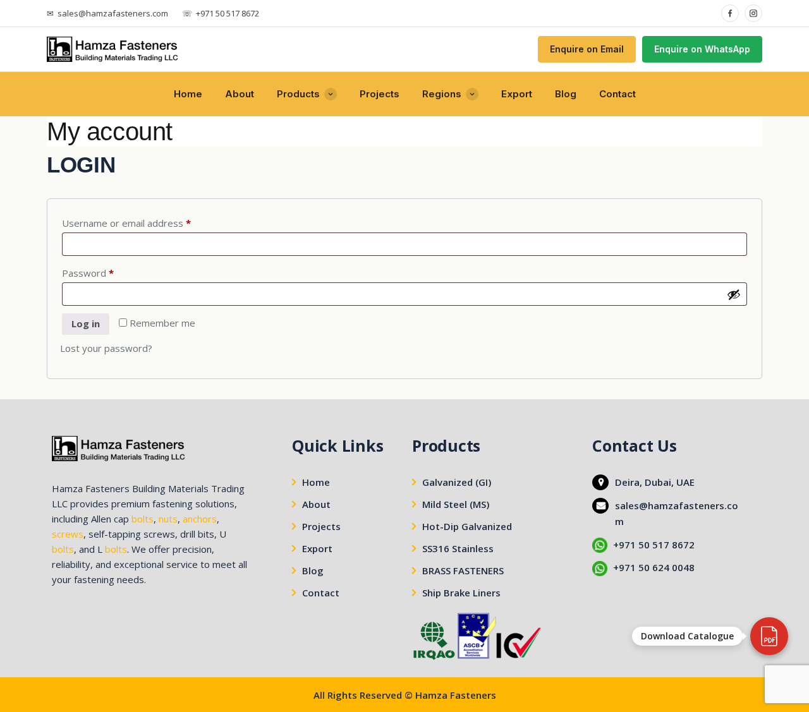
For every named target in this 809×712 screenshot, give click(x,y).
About (239, 94)
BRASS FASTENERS (463, 570)
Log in (85, 323)
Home (188, 94)
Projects (379, 94)
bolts (142, 518)
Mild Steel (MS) (455, 504)
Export (516, 94)
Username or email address (146, 222)
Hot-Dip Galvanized (467, 526)
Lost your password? (106, 348)
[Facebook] (730, 13)
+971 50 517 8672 (654, 544)
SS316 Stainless (458, 548)
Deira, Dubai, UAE (655, 482)
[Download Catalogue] (769, 636)
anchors (200, 518)
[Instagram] (753, 13)
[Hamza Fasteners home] (112, 49)
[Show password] (734, 294)
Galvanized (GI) (456, 482)
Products (298, 94)
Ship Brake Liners (461, 592)
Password (107, 272)
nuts (168, 518)
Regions (441, 94)
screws (67, 534)
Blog (565, 94)
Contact (617, 94)
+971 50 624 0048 (654, 567)
